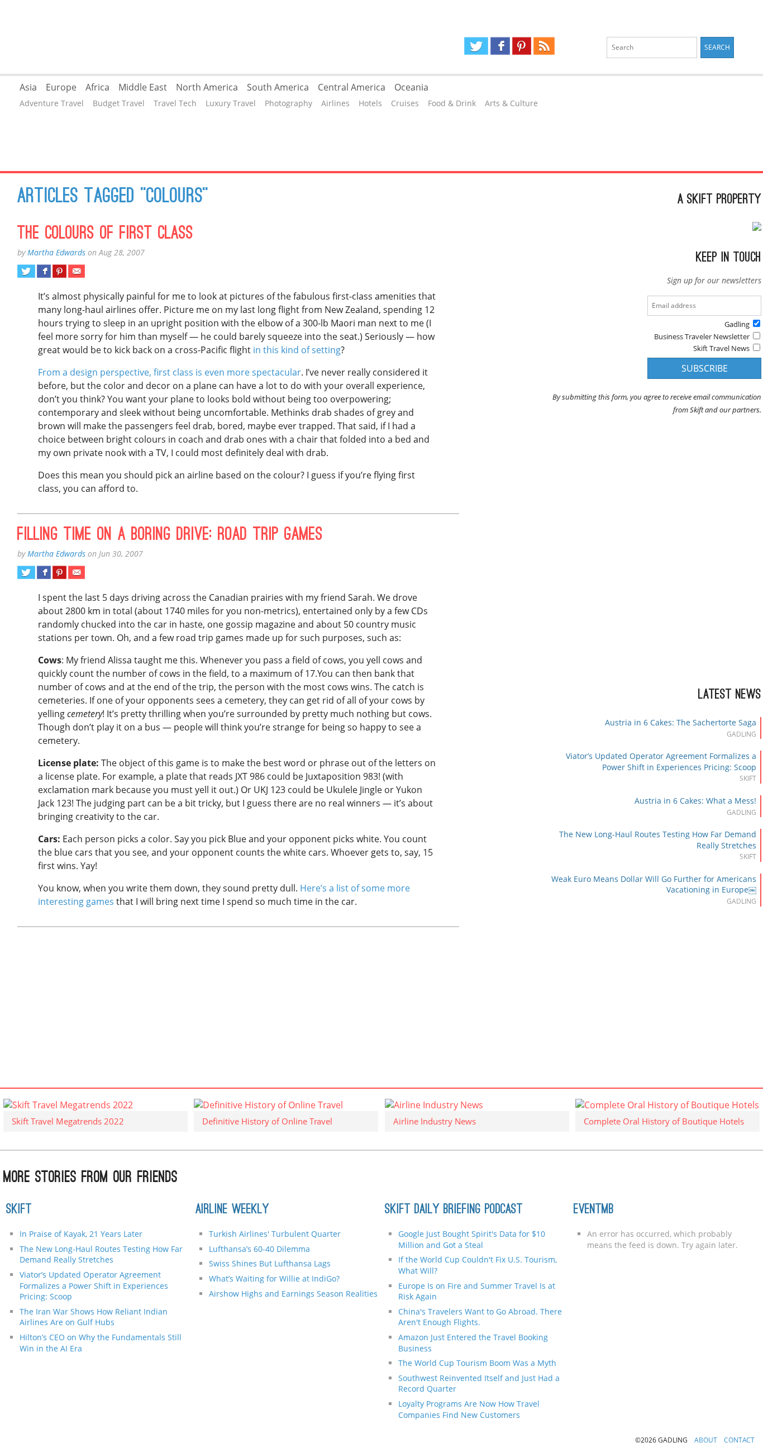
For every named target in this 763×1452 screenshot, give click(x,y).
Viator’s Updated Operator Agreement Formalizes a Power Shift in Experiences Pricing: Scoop (661, 761)
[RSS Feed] (544, 46)
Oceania (411, 87)
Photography (288, 103)
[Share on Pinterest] (59, 271)
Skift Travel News (721, 348)
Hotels (370, 103)
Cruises (405, 103)
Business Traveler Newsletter (702, 336)
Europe (61, 87)
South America (278, 87)
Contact (739, 1440)
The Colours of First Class (105, 234)
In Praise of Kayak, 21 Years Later (81, 1233)
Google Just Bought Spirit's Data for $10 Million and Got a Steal (471, 1239)
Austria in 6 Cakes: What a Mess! (695, 800)
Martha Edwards (56, 252)
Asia (28, 87)
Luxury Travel (231, 103)
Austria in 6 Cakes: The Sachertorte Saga (680, 722)
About (705, 1440)
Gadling (190, 37)
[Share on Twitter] (26, 271)
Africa (97, 87)
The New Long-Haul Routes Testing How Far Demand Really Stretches (101, 1254)
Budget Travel (119, 103)
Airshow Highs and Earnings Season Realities (293, 1293)
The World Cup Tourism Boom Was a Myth (477, 1363)
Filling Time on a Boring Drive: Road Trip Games (170, 535)
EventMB (594, 1210)
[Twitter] (476, 46)
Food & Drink (452, 103)
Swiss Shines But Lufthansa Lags (270, 1263)
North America (207, 87)
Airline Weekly (232, 1210)
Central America (351, 87)
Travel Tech (175, 103)
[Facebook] (500, 46)
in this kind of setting (297, 350)
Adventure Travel (52, 103)
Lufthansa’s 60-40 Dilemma (260, 1249)
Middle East (142, 87)
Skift (19, 1210)
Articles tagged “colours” (112, 197)
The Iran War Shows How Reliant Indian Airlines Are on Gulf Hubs (94, 1317)
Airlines (335, 103)
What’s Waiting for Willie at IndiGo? (274, 1278)
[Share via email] (76, 271)
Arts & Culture (511, 103)
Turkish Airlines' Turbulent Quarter (275, 1233)
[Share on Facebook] (44, 271)
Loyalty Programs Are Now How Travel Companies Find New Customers (469, 1409)
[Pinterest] (521, 46)
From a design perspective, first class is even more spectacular (169, 372)
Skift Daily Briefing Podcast (454, 1210)
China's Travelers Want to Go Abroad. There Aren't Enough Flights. (480, 1317)
